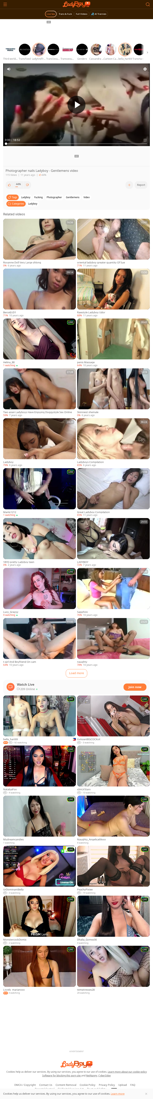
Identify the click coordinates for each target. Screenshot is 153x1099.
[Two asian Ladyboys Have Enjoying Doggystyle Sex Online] (39, 392)
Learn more (118, 1093)
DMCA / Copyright (25, 1085)
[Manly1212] (39, 492)
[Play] (76, 105)
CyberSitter (104, 1075)
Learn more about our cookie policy (127, 1071)
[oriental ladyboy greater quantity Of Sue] (113, 243)
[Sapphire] (113, 592)
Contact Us (45, 1085)
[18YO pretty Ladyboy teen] (39, 542)
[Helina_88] (39, 343)
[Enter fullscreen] (145, 140)
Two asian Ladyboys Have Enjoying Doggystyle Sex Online (37, 412)
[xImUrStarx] (113, 770)
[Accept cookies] (146, 1093)
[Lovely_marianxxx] (39, 970)
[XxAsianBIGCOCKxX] (113, 719)
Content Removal (66, 1085)
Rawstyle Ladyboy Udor (91, 312)
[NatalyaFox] (39, 770)
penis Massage (86, 362)
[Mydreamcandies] (39, 820)
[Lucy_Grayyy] (39, 592)
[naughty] (113, 642)
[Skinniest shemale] (113, 392)
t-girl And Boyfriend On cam (19, 662)
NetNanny (91, 1075)
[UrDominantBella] (39, 870)
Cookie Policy (87, 1085)
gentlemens (72, 197)
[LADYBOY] (113, 542)
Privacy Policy (107, 1085)
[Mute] (9, 69)
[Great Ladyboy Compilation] (113, 492)
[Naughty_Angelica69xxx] (113, 820)
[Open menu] (5, 4)
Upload (122, 1085)
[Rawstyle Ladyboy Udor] (113, 293)
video (86, 197)
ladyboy (25, 197)
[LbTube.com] (76, 4)
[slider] (76, 143)
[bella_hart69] (39, 719)
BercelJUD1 (9, 312)
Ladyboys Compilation (90, 462)
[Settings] (145, 69)
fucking (38, 197)
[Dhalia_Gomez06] (113, 920)
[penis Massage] (113, 343)
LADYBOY (82, 562)
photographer (54, 197)
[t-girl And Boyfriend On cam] (39, 642)
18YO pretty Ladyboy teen (18, 562)
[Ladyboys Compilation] (113, 442)
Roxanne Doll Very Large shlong (22, 262)
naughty (82, 662)
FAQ (132, 1085)
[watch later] (8, 223)
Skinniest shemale (87, 412)
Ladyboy (32, 203)
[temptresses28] (113, 970)
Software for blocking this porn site (61, 1075)
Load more (76, 673)
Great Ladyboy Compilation (93, 512)
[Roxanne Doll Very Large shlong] (39, 243)
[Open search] (147, 4)
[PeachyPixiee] (113, 870)
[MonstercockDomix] (39, 920)
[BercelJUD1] (39, 293)
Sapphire (82, 612)
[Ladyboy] (39, 442)
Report (141, 185)
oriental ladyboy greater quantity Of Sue (101, 262)
